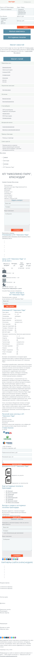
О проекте (3, 636)
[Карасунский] (25, 11)
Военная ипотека (6, 98)
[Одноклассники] (4, 559)
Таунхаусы (3, 605)
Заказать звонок (17, 517)
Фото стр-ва (15, 182)
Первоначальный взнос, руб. (10, 452)
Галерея (4, 182)
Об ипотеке (5, 78)
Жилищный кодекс (6, 67)
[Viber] (17, 559)
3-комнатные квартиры (6, 590)
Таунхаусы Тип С (25, 236)
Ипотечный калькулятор (8, 101)
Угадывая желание (6, 118)
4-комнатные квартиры (6, 593)
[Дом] (8, 21)
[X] (8, 559)
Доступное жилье (6, 90)
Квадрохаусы (3, 607)
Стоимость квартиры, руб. (9, 448)
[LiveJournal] (10, 559)
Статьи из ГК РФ (6, 72)
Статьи (2, 617)
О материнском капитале (8, 126)
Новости (2, 615)
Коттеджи (5, 164)
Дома (1, 601)
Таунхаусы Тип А (6, 236)
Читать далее (30, 48)
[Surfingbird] (14, 559)
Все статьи (3, 153)
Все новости (17, 52)
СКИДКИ (2, 622)
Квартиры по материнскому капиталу (11, 129)
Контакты (2, 631)
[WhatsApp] (15, 559)
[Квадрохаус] (8, 18)
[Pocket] (12, 559)
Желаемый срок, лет (7, 456)
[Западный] (25, 9)
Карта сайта (3, 633)
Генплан (9, 182)
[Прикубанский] (25, 12)
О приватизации (6, 75)
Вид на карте (7, 188)
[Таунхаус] (8, 20)
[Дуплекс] (8, 23)
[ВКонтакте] (3, 559)
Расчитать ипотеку (17, 464)
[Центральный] (25, 14)
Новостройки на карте (6, 619)
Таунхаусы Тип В (16, 236)
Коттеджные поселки (5, 599)
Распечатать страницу (8, 233)
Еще (1, 595)
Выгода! (12, 1)
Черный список (6, 113)
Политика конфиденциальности (8, 656)
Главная (5, 157)
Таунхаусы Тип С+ (7, 238)
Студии (2, 585)
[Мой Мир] (6, 559)
